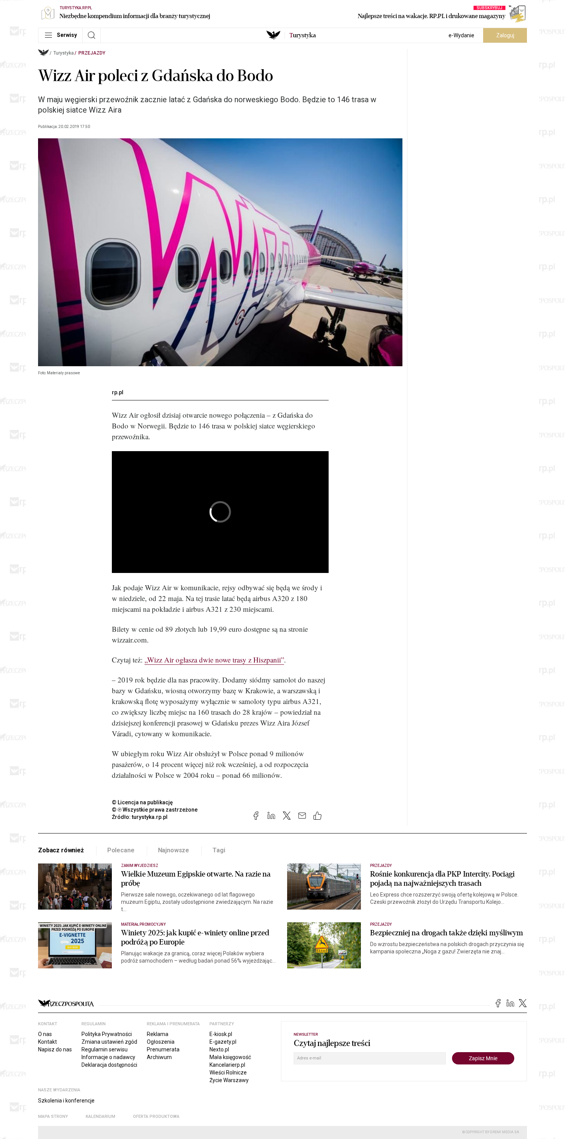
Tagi (219, 850)
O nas (45, 1034)
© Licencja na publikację (142, 802)
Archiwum (159, 1057)
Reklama (157, 1034)
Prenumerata (163, 1049)
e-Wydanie (461, 35)
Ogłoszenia (160, 1042)
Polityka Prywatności (106, 1034)
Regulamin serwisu (104, 1049)
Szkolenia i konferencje (66, 1100)
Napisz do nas (55, 1049)
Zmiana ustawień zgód (109, 1042)
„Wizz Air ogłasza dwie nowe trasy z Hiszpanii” (214, 659)
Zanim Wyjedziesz (139, 865)
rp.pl (117, 392)
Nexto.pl (219, 1049)
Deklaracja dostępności (109, 1065)
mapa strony (53, 1116)
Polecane (121, 850)
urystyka (302, 35)
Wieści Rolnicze (228, 1072)
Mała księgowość (230, 1057)
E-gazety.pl (222, 1042)
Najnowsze (173, 850)
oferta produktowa (156, 1116)
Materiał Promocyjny (143, 924)
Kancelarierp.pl (227, 1065)
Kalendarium (100, 1116)
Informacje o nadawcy (108, 1057)
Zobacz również (61, 850)
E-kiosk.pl (220, 1034)
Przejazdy (91, 53)
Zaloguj (505, 35)
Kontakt (47, 1042)
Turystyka (63, 53)
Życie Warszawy (229, 1080)
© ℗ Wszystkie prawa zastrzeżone (155, 810)
